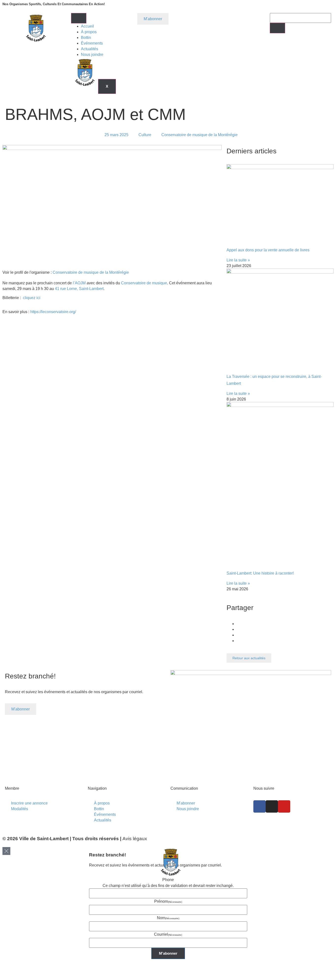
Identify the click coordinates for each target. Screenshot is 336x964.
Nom (168, 918)
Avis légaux (134, 838)
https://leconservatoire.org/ (53, 312)
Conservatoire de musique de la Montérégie (91, 272)
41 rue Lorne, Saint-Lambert (79, 289)
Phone (168, 880)
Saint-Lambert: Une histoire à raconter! (260, 573)
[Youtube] (284, 806)
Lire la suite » (238, 260)
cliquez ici (31, 298)
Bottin (86, 37)
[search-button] (277, 28)
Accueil (87, 26)
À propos (89, 32)
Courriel (168, 934)
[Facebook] (259, 806)
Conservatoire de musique (144, 283)
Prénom (168, 901)
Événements (92, 43)
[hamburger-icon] (78, 18)
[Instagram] (272, 806)
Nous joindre (92, 54)
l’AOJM (80, 283)
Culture (144, 135)
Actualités (89, 49)
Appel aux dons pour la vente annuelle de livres (268, 250)
